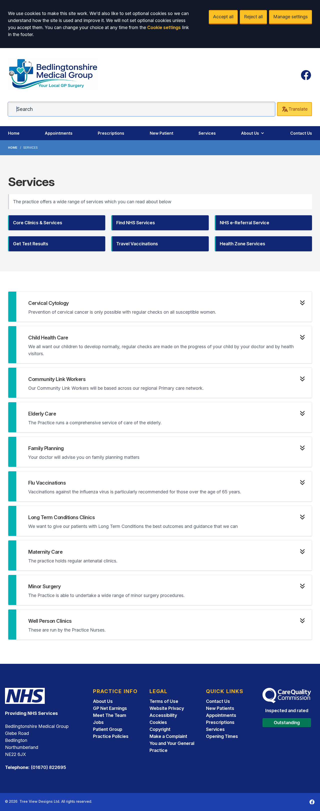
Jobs (98, 722)
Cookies (158, 722)
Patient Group (107, 729)
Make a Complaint (168, 736)
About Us (250, 133)
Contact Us (301, 133)
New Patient (161, 133)
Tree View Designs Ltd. (40, 801)
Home (14, 133)
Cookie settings (164, 27)
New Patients (220, 708)
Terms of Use (164, 701)
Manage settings (290, 16)
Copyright (160, 729)
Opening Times (222, 736)
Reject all (253, 16)
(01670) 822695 (48, 767)
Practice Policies (110, 736)
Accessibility (163, 715)
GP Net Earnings (110, 708)
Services (207, 133)
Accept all (223, 16)
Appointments (58, 133)
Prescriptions (111, 133)
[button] (56, 222)
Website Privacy (167, 708)
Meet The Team (109, 715)
